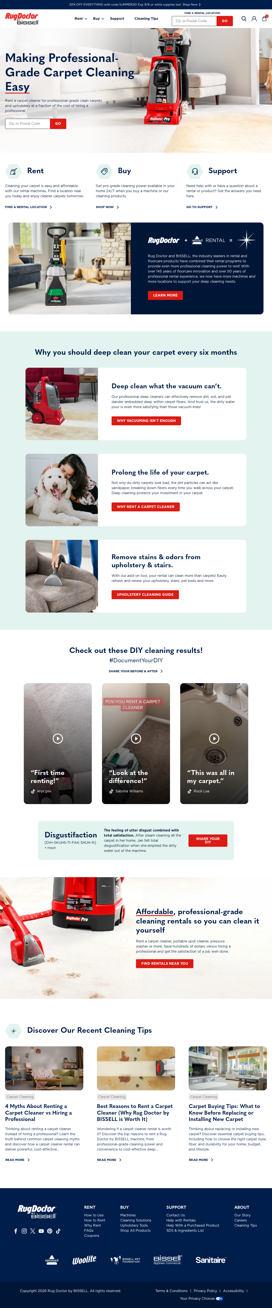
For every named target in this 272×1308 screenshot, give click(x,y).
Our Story (242, 1215)
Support (117, 18)
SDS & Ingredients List (185, 1230)
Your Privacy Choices (197, 1298)
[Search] (243, 18)
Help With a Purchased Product (192, 1225)
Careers (240, 1220)
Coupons (91, 1235)
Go (225, 21)
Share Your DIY (208, 840)
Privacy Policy (205, 1291)
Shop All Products (135, 1230)
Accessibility (233, 1291)
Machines (128, 1215)
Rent (79, 18)
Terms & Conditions (171, 1291)
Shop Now (190, 4)
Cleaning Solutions (135, 1220)
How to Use (93, 1215)
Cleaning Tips (146, 18)
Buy (96, 18)
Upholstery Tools (134, 1225)
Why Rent (92, 1225)
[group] (58, 743)
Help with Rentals (181, 1220)
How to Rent (94, 1220)
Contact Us (175, 1215)
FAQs (89, 1230)
